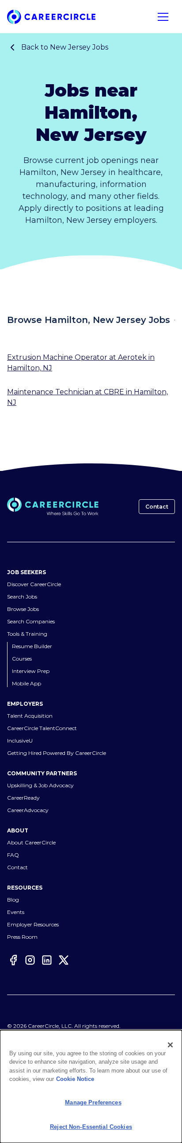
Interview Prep (30, 671)
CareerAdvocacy (28, 810)
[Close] (170, 1045)
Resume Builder (32, 646)
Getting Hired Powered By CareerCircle (56, 753)
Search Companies (31, 621)
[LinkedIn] (47, 961)
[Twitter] (63, 961)
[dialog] (91, 1086)
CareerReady (23, 798)
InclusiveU (20, 741)
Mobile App (26, 683)
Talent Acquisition (30, 716)
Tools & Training (27, 634)
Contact (156, 506)
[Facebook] (13, 961)
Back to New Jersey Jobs (64, 47)
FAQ (13, 855)
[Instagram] (30, 961)
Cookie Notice (75, 1079)
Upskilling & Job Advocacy (40, 785)
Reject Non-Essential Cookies (91, 1127)
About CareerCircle (31, 843)
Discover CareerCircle (34, 584)
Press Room (22, 937)
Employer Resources (33, 924)
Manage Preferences (93, 1102)
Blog (13, 900)
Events (15, 912)
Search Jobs (22, 597)
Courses (22, 659)
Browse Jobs (23, 609)
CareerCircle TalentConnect (42, 728)
